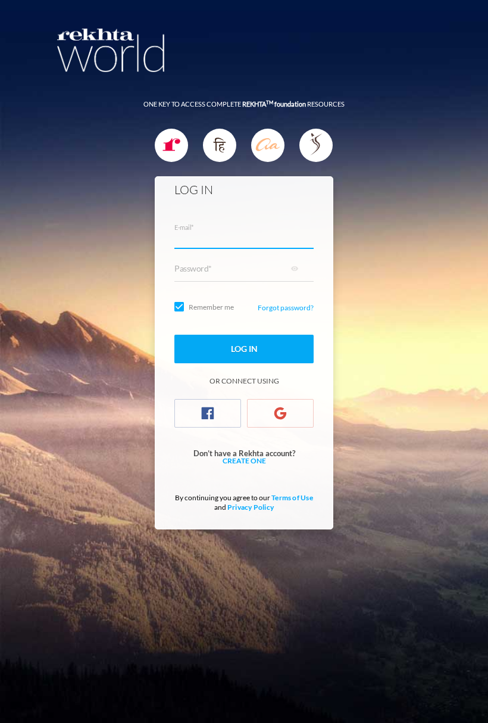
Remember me (211, 307)
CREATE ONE (244, 461)
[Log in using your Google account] (280, 413)
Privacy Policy (250, 507)
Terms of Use (292, 497)
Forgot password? (286, 307)
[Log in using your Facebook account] (207, 413)
